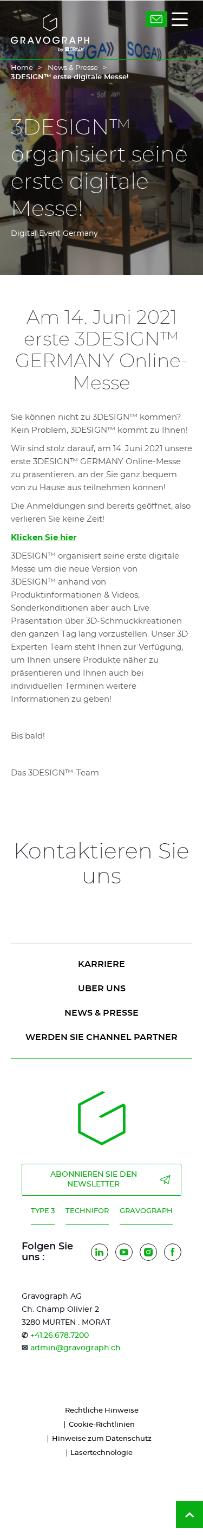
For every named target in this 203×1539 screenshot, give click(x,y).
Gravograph (146, 1211)
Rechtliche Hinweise (102, 1410)
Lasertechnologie (101, 1453)
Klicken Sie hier (43, 538)
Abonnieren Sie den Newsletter (93, 1179)
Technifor (87, 1211)
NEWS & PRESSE (101, 1013)
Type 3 (43, 1211)
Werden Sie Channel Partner (101, 1037)
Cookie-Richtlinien (102, 1424)
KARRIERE (101, 964)
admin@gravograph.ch (75, 1348)
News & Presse (73, 68)
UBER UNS (102, 988)
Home (22, 68)
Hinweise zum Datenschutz (102, 1438)
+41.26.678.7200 (59, 1335)
